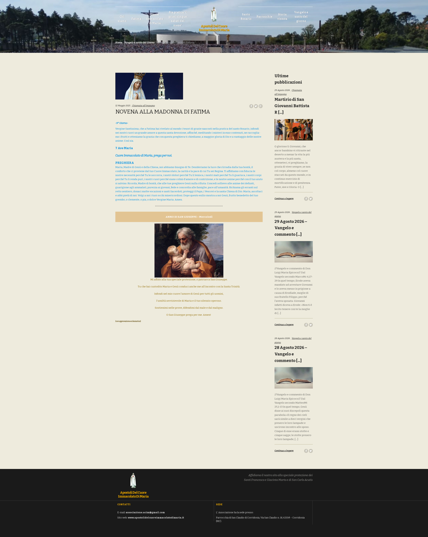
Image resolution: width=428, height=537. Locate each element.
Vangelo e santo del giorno (301, 17)
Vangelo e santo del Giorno (139, 42)
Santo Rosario (246, 16)
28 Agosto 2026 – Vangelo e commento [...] (291, 354)
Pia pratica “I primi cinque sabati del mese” (178, 19)
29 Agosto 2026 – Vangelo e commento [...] (291, 228)
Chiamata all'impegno (143, 105)
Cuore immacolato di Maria (154, 19)
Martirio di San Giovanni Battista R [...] (292, 106)
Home (118, 42)
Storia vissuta (282, 16)
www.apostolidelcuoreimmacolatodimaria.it (156, 517)
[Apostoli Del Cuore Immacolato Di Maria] (214, 12)
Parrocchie (265, 16)
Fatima (136, 18)
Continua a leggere (284, 198)
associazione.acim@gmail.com (145, 512)
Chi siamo (122, 19)
